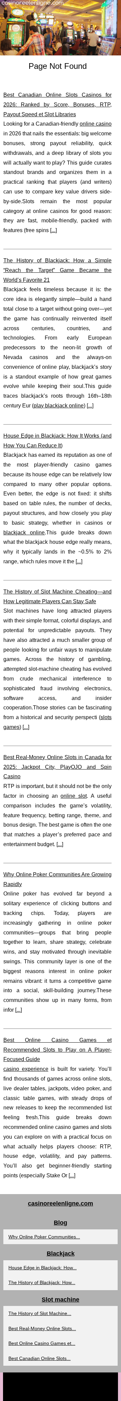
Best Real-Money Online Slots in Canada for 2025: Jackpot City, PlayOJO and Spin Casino (57, 767)
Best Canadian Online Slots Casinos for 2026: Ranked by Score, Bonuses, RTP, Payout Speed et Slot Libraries (57, 104)
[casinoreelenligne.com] (60, 27)
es (46, 1393)
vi (84, 1393)
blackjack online (24, 532)
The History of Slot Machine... (39, 1313)
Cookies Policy (80, 1379)
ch (38, 1393)
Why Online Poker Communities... (44, 1236)
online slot (74, 796)
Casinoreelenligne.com (41, 1379)
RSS (102, 1379)
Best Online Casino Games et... (41, 1343)
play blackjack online (59, 405)
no (69, 1393)
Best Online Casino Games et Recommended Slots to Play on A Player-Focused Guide (57, 1049)
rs (77, 1393)
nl (61, 1393)
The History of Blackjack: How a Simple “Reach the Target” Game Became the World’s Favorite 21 (57, 270)
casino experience (25, 1069)
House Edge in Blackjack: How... (42, 1267)
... (53, 230)
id (54, 1393)
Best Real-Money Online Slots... (42, 1328)
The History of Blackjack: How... (41, 1282)
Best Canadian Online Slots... (39, 1358)
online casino (96, 124)
